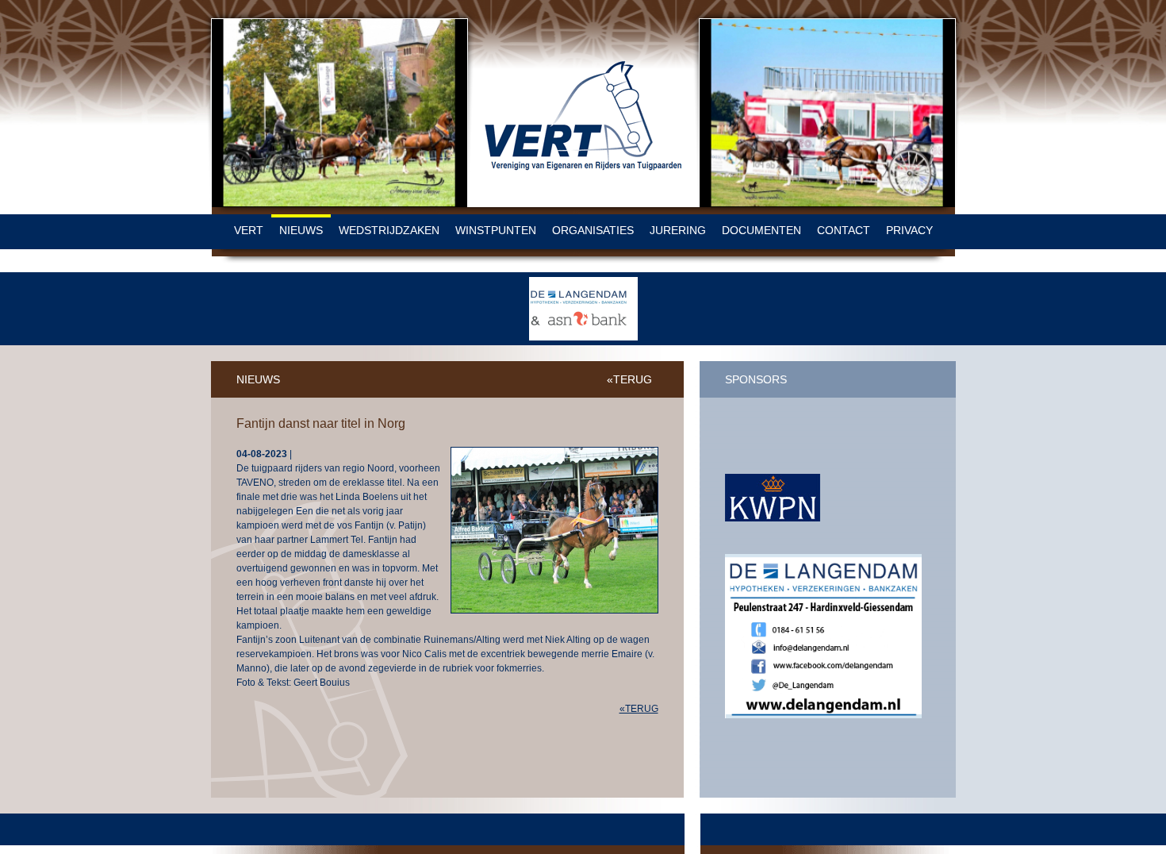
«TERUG (629, 379)
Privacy (909, 230)
